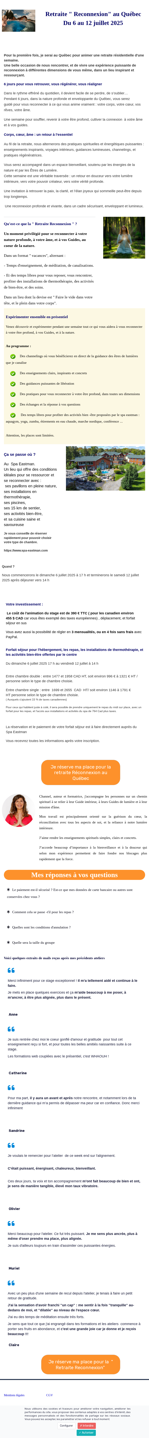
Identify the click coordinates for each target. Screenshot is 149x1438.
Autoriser (87, 1432)
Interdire (88, 1425)
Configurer (66, 1425)
